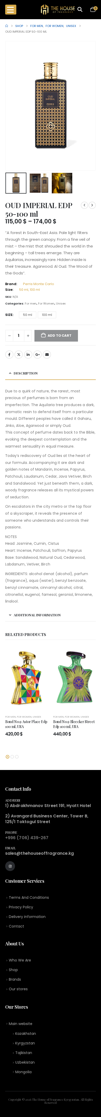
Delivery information (27, 916)
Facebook (9, 354)
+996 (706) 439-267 (26, 838)
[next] (92, 205)
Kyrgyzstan (25, 1043)
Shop (13, 969)
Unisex (61, 303)
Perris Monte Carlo (38, 283)
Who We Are (20, 960)
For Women (46, 303)
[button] (12, 106)
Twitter (19, 354)
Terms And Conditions (29, 897)
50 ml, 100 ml (29, 289)
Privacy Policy (21, 907)
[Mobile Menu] (10, 10)
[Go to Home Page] (6, 26)
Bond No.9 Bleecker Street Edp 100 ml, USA (74, 724)
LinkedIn (28, 354)
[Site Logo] (58, 9)
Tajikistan (23, 1052)
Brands (15, 979)
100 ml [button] (47, 315)
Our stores (18, 989)
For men (31, 303)
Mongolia (23, 1071)
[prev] (84, 205)
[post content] (26, 678)
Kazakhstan (25, 1033)
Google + (37, 354)
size (8, 314)
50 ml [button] (27, 315)
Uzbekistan (25, 1062)
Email (47, 354)
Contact (16, 926)
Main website (20, 1023)
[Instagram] (10, 866)
